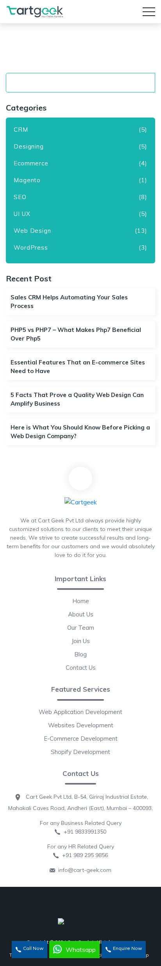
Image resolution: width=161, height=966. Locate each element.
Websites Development (80, 725)
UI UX (22, 213)
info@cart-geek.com (83, 870)
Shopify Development (80, 752)
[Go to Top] (80, 478)
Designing (29, 146)
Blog (80, 654)
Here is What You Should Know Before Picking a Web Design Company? (80, 432)
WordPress (31, 247)
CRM (21, 129)
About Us (80, 614)
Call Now (33, 948)
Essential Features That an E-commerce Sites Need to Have (78, 367)
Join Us (81, 641)
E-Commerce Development (81, 738)
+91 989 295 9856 (83, 855)
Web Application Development (80, 712)
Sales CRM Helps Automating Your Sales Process (69, 302)
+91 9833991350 (83, 831)
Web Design (32, 230)
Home (80, 601)
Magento (27, 180)
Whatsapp (81, 949)
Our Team (80, 627)
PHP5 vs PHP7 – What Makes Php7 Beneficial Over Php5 (76, 334)
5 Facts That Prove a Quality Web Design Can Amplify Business (77, 399)
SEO (20, 197)
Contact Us (81, 667)
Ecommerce (31, 163)
